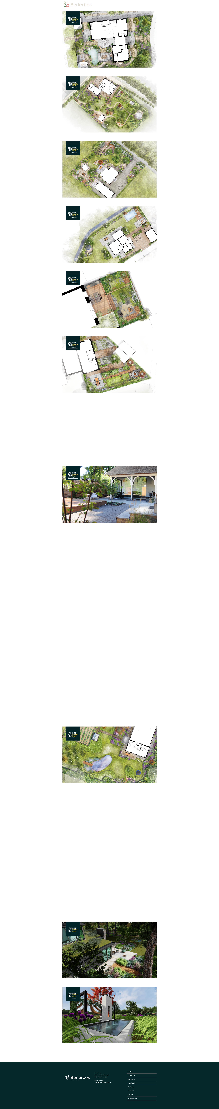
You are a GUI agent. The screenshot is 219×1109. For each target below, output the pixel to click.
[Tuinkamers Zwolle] (109, 142)
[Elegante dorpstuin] (109, 532)
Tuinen (130, 1071)
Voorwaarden (132, 1098)
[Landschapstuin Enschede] (109, 792)
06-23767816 (99, 1080)
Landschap (131, 1075)
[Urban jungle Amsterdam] (109, 272)
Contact (130, 1094)
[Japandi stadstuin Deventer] (109, 402)
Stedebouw (131, 1079)
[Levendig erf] (109, 727)
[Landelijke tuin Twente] (109, 857)
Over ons (131, 1091)
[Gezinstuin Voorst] (109, 337)
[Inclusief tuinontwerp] (109, 987)
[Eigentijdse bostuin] (109, 12)
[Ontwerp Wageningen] (109, 597)
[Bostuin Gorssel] (109, 922)
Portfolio (131, 1087)
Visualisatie (131, 1083)
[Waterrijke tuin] (109, 662)
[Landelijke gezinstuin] (109, 207)
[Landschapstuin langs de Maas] (109, 77)
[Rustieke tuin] (109, 467)
